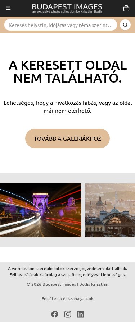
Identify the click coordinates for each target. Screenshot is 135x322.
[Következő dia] (121, 210)
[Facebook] (54, 314)
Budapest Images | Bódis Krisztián (75, 284)
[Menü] (8, 8)
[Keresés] (125, 24)
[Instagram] (67, 314)
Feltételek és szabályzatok (67, 298)
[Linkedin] (80, 314)
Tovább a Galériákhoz (67, 138)
